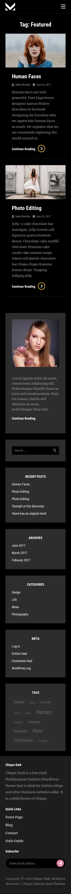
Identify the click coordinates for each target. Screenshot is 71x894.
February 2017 (21, 560)
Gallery (28, 713)
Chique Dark (41, 878)
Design (16, 592)
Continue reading (28, 149)
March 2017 (19, 553)
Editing (32, 702)
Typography (42, 741)
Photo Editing (27, 208)
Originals (20, 731)
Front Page (14, 817)
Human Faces (26, 76)
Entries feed (19, 654)
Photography (20, 614)
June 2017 (18, 545)
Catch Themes (55, 884)
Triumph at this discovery (28, 506)
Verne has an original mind (29, 513)
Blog (9, 825)
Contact (11, 833)
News (15, 607)
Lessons (34, 722)
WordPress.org (21, 668)
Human (43, 712)
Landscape (18, 722)
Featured (45, 702)
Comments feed (22, 661)
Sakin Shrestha (22, 84)
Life (14, 600)
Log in (16, 646)
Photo (38, 730)
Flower (16, 713)
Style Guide (14, 841)
